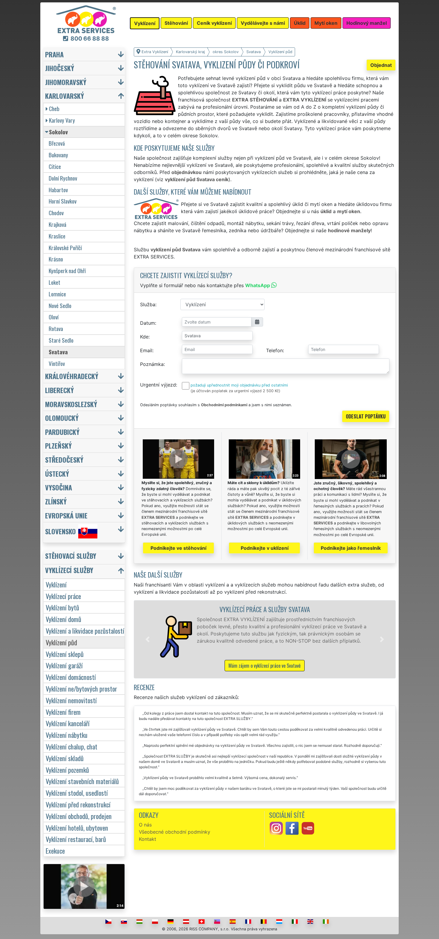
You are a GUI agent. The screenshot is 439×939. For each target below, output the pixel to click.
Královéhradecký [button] (71, 376)
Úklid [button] (300, 23)
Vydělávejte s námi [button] (263, 23)
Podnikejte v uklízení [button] (264, 548)
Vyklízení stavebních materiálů (82, 781)
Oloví (54, 317)
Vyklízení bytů (62, 607)
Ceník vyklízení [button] (214, 23)
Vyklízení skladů (65, 758)
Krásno (56, 259)
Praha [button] (54, 54)
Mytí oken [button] (325, 23)
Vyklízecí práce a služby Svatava (265, 609)
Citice (55, 166)
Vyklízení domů (63, 619)
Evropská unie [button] (66, 515)
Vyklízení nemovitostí (71, 700)
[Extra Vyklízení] (86, 19)
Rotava (56, 328)
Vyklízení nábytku (67, 735)
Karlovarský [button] (64, 96)
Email (146, 350)
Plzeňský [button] (58, 445)
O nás (145, 825)
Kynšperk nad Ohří (67, 270)
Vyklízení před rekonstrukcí (78, 804)
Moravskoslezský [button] (71, 404)
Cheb (54, 108)
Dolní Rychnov (63, 178)
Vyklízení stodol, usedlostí (77, 793)
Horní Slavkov (62, 201)
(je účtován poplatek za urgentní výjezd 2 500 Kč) (235, 391)
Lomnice (57, 294)
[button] (147, 639)
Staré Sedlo (61, 340)
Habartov (58, 189)
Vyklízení (56, 584)
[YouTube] (308, 828)
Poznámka (152, 364)
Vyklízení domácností (71, 677)
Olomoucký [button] (62, 418)
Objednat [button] (381, 65)
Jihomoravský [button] (65, 82)
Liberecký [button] (59, 390)
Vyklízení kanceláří (68, 723)
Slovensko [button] (60, 531)
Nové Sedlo (60, 305)
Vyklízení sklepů (65, 654)
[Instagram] (276, 828)
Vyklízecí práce (63, 596)
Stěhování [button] (176, 23)
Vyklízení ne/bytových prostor (81, 688)
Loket (54, 282)
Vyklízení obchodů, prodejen (79, 816)
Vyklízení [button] (144, 23)
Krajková (57, 224)
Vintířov (57, 363)
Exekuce (55, 850)
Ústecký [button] (57, 473)
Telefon (274, 350)
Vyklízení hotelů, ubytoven (77, 827)
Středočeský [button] (64, 459)
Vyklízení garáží (64, 665)
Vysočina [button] (58, 487)
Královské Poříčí (65, 247)
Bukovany (58, 154)
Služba (147, 304)
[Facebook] (292, 828)
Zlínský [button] (56, 501)
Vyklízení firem (63, 712)
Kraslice (57, 236)
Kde (144, 337)
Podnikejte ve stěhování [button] (178, 548)
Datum (147, 323)
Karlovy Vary (62, 120)
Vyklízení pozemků (67, 770)
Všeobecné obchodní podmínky (174, 832)
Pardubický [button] (62, 432)
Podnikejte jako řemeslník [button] (351, 548)
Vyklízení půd (61, 642)
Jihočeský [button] (59, 68)
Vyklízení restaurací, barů (76, 839)
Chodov (56, 212)
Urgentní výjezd (158, 385)
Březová (57, 143)
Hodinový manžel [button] (366, 23)
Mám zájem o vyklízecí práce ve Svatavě (264, 665)
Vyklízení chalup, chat (71, 746)
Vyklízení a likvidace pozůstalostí (85, 630)
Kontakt (147, 839)
